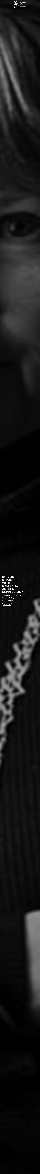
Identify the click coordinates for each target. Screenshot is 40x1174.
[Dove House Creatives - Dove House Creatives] (20, 4)
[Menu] (2, 4)
